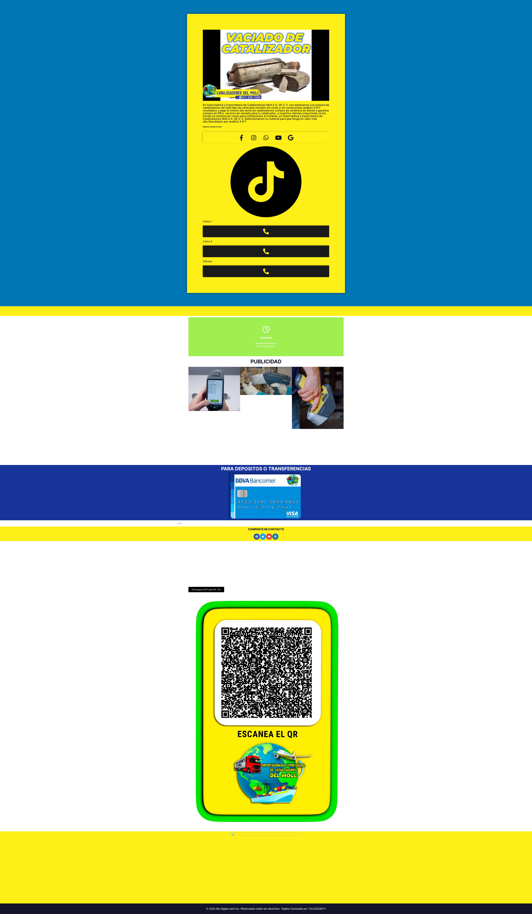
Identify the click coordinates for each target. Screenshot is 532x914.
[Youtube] (278, 137)
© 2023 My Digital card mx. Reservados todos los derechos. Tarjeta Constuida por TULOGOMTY (266, 908)
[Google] (290, 137)
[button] (191, 413)
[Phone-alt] (266, 231)
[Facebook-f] (241, 137)
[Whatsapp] (266, 137)
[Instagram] (253, 137)
